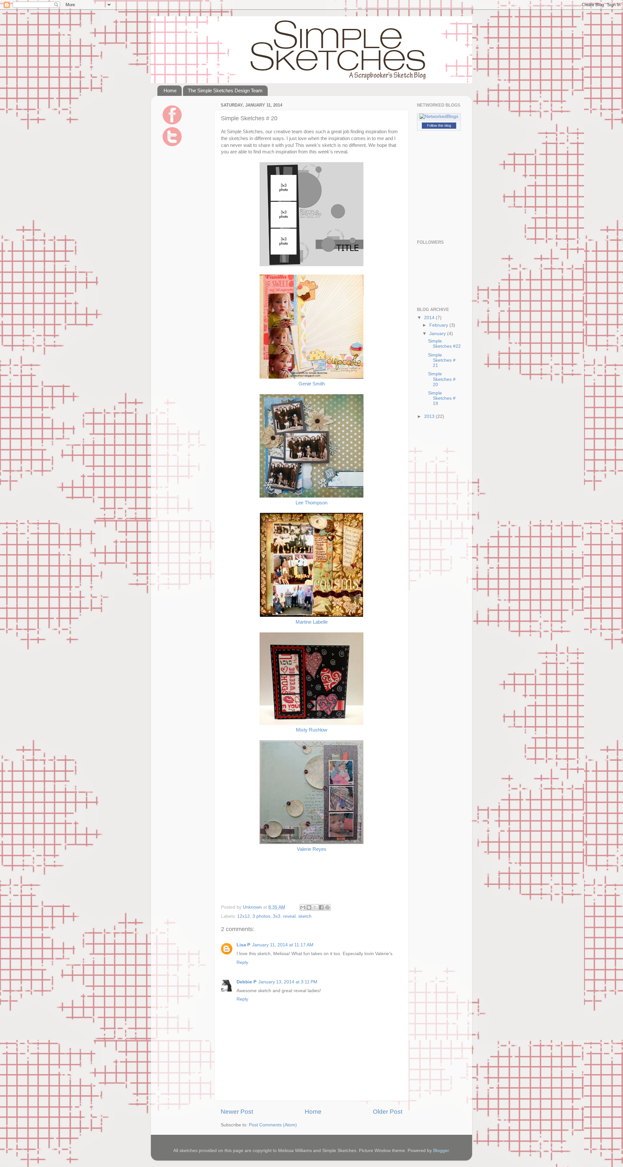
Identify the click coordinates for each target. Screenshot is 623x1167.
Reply (242, 962)
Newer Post (237, 1111)
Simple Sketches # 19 (442, 398)
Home (170, 90)
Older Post (387, 1111)
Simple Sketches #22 (444, 344)
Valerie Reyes (311, 849)
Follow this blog (439, 125)
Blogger (441, 1150)
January (438, 333)
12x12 (243, 916)
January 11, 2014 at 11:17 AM (282, 944)
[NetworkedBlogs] (439, 116)
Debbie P (246, 981)
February (439, 325)
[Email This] (302, 907)
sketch (305, 916)
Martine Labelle (312, 622)
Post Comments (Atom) (273, 1124)
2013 (430, 416)
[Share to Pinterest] (327, 907)
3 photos (261, 916)
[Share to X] (315, 907)
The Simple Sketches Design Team (225, 90)
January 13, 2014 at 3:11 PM (287, 981)
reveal (289, 916)
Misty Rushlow (311, 730)
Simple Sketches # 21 (442, 360)
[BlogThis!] (309, 907)
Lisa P (243, 944)
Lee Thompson (311, 502)
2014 (430, 317)
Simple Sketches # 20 (442, 379)
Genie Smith (312, 383)
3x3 (276, 916)
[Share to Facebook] (321, 907)
